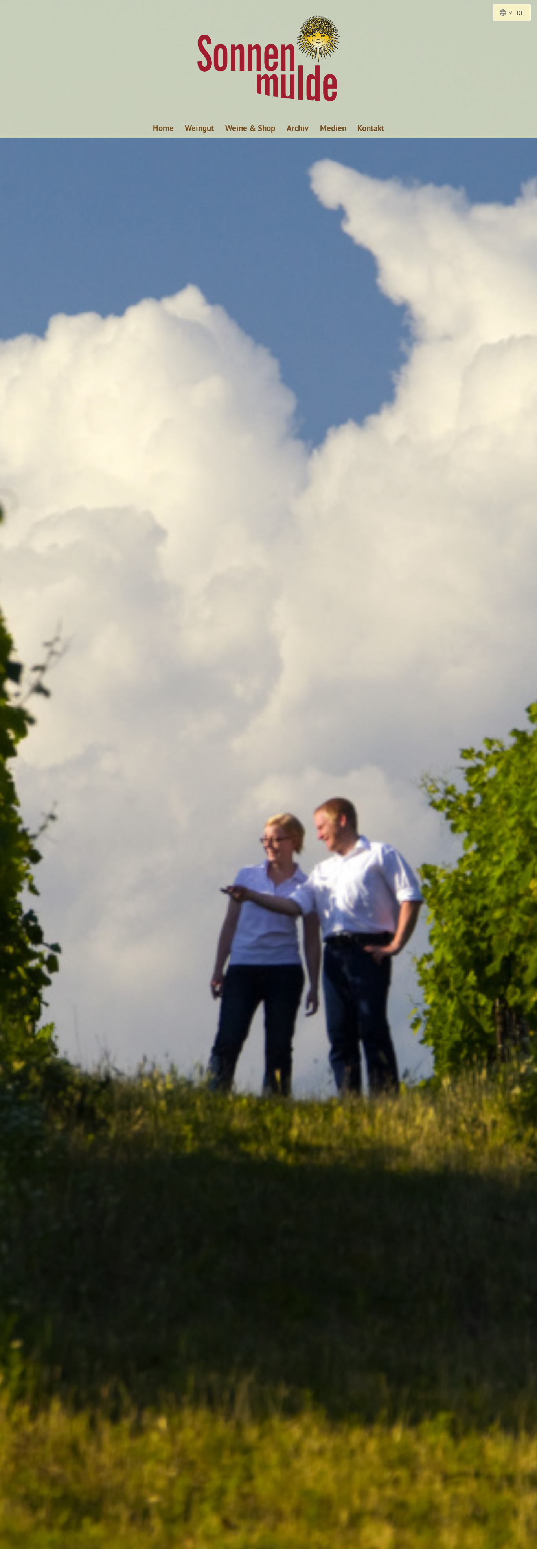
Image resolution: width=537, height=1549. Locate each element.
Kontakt (370, 128)
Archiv (298, 128)
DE (520, 13)
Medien (333, 128)
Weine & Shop (250, 128)
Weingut (199, 128)
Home (163, 128)
